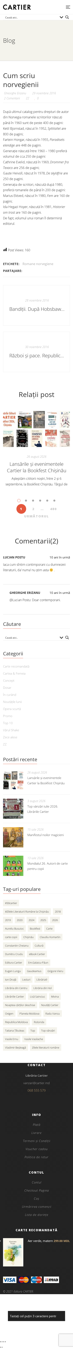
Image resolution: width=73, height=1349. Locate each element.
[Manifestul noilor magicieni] (13, 837)
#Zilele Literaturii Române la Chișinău (27, 911)
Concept (8, 680)
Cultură (39, 945)
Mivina (55, 996)
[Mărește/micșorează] (0, 1341)
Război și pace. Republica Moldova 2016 (37, 355)
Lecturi (26, 979)
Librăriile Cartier (14, 996)
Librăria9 (41, 979)
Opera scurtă (12, 709)
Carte (49, 928)
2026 (55, 920)
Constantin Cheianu (17, 945)
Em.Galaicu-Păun (38, 962)
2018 (58, 911)
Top (32, 1030)
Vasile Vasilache (33, 1039)
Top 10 (8, 723)
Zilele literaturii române (45, 1047)
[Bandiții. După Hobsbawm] (36, 305)
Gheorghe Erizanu (25, 593)
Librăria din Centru (16, 988)
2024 (31, 920)
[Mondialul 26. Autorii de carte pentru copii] (13, 866)
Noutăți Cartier (49, 1005)
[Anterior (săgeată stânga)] (0, 1347)
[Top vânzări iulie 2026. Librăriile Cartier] (13, 809)
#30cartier (11, 903)
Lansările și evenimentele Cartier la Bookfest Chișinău (36, 467)
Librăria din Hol (42, 988)
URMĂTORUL (36, 516)
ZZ (27, 98)
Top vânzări (48, 1030)
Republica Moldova (16, 1022)
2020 (20, 920)
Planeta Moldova (29, 1013)
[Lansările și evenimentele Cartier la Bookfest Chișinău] (36, 429)
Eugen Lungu (13, 971)
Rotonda (39, 1022)
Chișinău (28, 937)
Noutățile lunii (12, 702)
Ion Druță (10, 979)
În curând (9, 695)
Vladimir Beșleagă (15, 1047)
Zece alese (10, 737)
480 (53, 509)
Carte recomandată (16, 666)
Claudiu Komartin (50, 937)
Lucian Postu (14, 557)
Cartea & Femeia (14, 673)
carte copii (11, 937)
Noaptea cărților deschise (20, 1005)
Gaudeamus (34, 971)
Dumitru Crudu (14, 954)
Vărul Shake (11, 730)
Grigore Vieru (55, 971)
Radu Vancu (52, 1013)
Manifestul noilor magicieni (45, 835)
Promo (7, 716)
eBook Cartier (37, 954)
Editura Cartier (13, 962)
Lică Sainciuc (37, 996)
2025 (43, 920)
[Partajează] (3, 1341)
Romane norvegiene (38, 264)
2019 (8, 920)
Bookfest (35, 928)
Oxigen (9, 1013)
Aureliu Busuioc (14, 928)
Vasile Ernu (11, 1039)
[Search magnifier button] (67, 17)
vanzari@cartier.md (36, 1083)
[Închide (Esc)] (5, 1341)
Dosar (7, 688)
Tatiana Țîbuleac (14, 1030)
